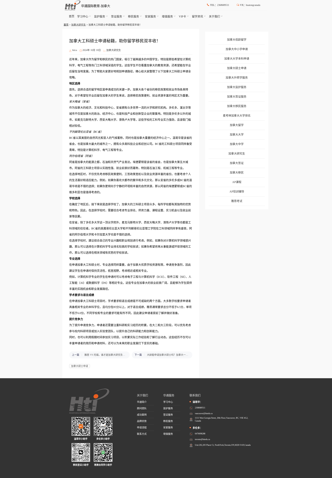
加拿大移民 (237, 172)
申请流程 (142, 427)
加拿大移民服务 (236, 106)
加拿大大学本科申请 (236, 58)
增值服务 (167, 16)
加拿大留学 (237, 125)
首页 (71, 16)
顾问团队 (142, 408)
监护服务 (99, 16)
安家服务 (150, 16)
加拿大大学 (237, 134)
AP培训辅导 (236, 191)
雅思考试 (236, 201)
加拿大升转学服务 (237, 77)
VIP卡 (182, 16)
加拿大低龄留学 (236, 39)
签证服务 (116, 16)
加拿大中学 (237, 144)
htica (74, 50)
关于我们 (214, 16)
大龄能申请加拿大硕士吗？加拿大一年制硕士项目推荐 (168, 355)
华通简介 (142, 402)
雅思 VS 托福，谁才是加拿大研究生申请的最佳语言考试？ (105, 355)
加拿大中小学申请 (237, 49)
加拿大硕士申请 (79, 366)
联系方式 (142, 434)
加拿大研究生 (78, 24)
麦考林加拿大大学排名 (237, 115)
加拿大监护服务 (236, 87)
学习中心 (82, 16)
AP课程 (236, 182)
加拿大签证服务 (236, 96)
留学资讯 (197, 16)
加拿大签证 (237, 163)
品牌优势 (142, 421)
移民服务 (133, 16)
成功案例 (142, 414)
